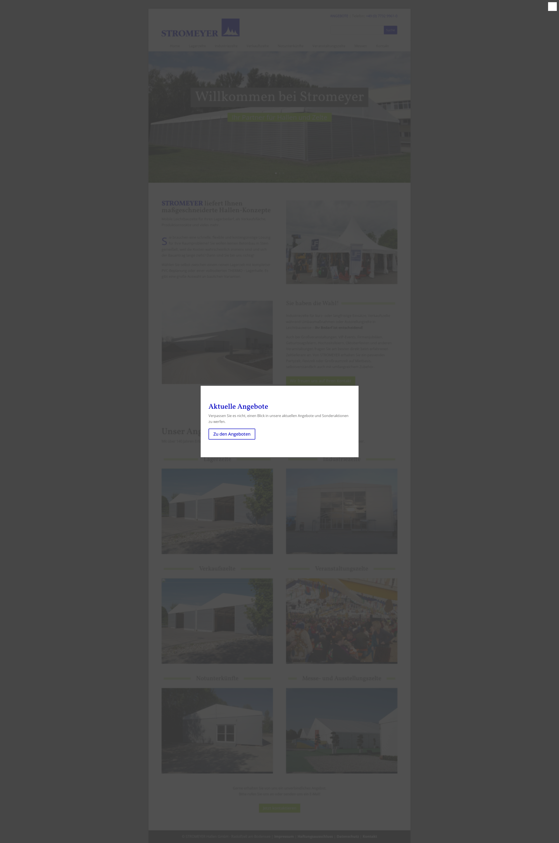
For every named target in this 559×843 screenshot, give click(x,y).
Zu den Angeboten (231, 434)
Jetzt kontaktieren (279, 808)
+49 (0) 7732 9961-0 (381, 16)
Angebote (339, 16)
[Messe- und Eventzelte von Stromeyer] (341, 282)
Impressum (284, 836)
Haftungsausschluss (315, 836)
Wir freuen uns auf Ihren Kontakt (320, 380)
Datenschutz (348, 836)
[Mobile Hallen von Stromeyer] (217, 382)
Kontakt (370, 836)
